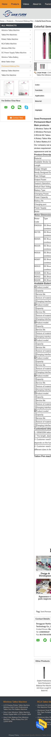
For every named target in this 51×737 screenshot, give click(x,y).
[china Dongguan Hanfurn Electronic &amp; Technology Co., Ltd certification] (8, 88)
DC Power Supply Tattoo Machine (13, 53)
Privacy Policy (14, 735)
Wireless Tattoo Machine (10, 30)
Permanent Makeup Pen (24, 21)
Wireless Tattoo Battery (9, 57)
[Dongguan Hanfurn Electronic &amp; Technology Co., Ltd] (14, 13)
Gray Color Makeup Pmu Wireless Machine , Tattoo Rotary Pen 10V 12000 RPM (15, 719)
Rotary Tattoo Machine (9, 39)
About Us (37, 4)
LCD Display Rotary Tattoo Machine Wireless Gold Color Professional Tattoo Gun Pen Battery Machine (16, 707)
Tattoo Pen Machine (8, 75)
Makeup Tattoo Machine (10, 71)
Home (4, 4)
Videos (26, 4)
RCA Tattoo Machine (9, 44)
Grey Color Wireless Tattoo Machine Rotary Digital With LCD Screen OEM (17, 713)
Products (15, 4)
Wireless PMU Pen (8, 48)
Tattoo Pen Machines (9, 35)
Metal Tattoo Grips (8, 62)
